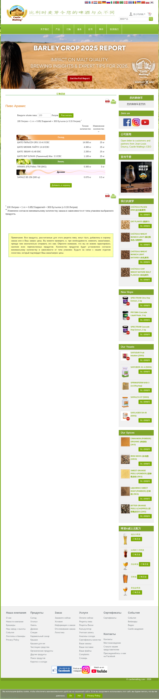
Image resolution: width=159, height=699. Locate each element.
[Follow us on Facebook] (127, 119)
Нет (79, 695)
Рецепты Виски (86, 625)
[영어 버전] (152, 2)
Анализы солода (87, 636)
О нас (8, 618)
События (10, 632)
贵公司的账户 (139, 14)
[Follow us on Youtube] (145, 119)
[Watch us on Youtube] (99, 667)
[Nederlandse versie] (95, 2)
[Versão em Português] (117, 2)
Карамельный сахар (39, 636)
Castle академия (135, 629)
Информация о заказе (65, 625)
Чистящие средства (39, 647)
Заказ (58, 612)
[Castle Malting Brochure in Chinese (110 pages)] (136, 163)
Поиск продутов (37, 658)
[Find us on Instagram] (81, 667)
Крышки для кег (37, 643)
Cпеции (33, 632)
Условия (59, 621)
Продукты (36, 612)
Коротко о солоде (38, 662)
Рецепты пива (85, 621)
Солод (33, 618)
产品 (58, 29)
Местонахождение (112, 643)
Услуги (83, 612)
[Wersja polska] (147, 2)
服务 (79, 29)
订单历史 (136, 539)
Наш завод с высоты (15, 629)
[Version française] (91, 2)
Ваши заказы (85, 643)
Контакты (110, 634)
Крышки (34, 640)
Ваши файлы (85, 651)
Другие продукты (38, 654)
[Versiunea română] (134, 2)
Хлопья (33, 621)
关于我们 (44, 29)
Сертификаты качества (90, 640)
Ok (71, 695)
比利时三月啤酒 (137, 550)
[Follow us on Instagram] (136, 119)
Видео (131, 625)
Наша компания (16, 612)
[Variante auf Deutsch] (104, 2)
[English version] (87, 2)
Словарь (83, 658)
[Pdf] (107, 100)
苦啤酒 (133, 577)
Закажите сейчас (63, 618)
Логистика (59, 632)
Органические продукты (41, 651)
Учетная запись (86, 632)
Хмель (33, 625)
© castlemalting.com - (138, 679)
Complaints (84, 654)
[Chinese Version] (143, 2)
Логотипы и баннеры (15, 636)
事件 (101, 29)
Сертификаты (112, 612)
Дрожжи (34, 629)
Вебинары (132, 621)
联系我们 (114, 29)
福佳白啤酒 (135, 534)
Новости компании (14, 621)
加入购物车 (145, 214)
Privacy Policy (12, 640)
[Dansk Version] (126, 2)
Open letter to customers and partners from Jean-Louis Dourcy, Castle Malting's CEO (136, 143)
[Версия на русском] (108, 2)
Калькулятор (85, 629)
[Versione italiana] (113, 2)
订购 (68, 29)
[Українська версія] (139, 2)
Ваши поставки (86, 647)
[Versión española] (100, 2)
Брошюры (10, 625)
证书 (90, 29)
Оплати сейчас (86, 618)
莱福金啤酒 (135, 588)
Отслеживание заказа (65, 629)
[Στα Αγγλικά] (130, 2)
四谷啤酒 (134, 564)
